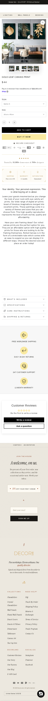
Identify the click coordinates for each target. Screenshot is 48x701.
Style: (4, 99)
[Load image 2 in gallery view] (18, 68)
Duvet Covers (12, 619)
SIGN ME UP (23, 518)
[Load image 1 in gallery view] (11, 68)
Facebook (29, 664)
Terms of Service (31, 619)
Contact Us (29, 633)
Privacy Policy (31, 624)
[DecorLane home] (24, 553)
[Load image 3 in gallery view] (24, 68)
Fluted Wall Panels (14, 614)
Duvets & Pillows (13, 624)
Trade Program (31, 629)
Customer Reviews (14, 655)
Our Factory (12, 664)
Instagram (29, 655)
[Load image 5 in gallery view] (36, 68)
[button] (41, 694)
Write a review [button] (24, 420)
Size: (4, 110)
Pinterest (28, 660)
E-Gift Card (12, 674)
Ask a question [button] (24, 426)
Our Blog (10, 669)
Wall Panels (11, 610)
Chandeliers (12, 597)
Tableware (11, 633)
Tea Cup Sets (12, 643)
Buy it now (24, 137)
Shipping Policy (31, 606)
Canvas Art (11, 638)
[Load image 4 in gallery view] (30, 68)
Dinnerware (12, 629)
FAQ (26, 597)
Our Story (11, 660)
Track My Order (31, 602)
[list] (24, 360)
